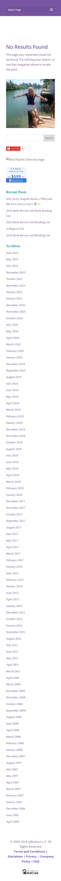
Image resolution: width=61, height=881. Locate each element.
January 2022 (14, 292)
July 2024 (12, 265)
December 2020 (15, 305)
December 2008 (15, 691)
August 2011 (13, 638)
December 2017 (15, 501)
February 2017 (15, 560)
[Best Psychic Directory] (25, 159)
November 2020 (15, 311)
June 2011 (12, 651)
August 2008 (14, 717)
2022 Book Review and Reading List (28, 235)
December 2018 (15, 429)
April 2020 (12, 337)
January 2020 (14, 357)
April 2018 (12, 475)
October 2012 (14, 619)
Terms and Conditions (29, 851)
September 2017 (16, 520)
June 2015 (12, 573)
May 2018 (12, 468)
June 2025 (12, 253)
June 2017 (12, 534)
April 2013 (12, 599)
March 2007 (13, 789)
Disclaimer (15, 856)
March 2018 (13, 481)
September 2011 (15, 632)
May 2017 (12, 540)
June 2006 (12, 815)
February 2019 (15, 416)
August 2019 (14, 377)
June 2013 (12, 592)
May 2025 (12, 259)
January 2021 (14, 298)
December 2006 (15, 808)
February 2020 (15, 351)
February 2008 (15, 743)
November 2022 (15, 285)
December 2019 (15, 364)
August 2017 (14, 527)
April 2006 (12, 821)
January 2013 (14, 606)
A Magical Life (15, 228)
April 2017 (12, 547)
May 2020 (12, 331)
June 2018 (12, 462)
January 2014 (14, 586)
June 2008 (12, 723)
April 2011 (12, 664)
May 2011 (12, 658)
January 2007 (14, 802)
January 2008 (14, 749)
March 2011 (13, 671)
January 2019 (14, 422)
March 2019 (13, 409)
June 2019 (12, 390)
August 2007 (14, 762)
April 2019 (12, 403)
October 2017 (14, 514)
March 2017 (13, 553)
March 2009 (13, 684)
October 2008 (14, 704)
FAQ (36, 861)
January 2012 (14, 625)
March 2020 (13, 344)
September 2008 (16, 710)
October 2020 (14, 318)
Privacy (31, 856)
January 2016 (14, 566)
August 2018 (14, 449)
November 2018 (15, 436)
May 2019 (12, 396)
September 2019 (16, 370)
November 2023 (15, 272)
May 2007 (12, 775)
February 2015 (15, 579)
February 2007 (15, 795)
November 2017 (15, 507)
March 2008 (13, 736)
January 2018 (14, 494)
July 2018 (12, 455)
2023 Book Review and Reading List (28, 222)
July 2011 (12, 645)
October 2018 (14, 442)
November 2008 (15, 697)
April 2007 (12, 782)
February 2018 (15, 488)
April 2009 (12, 677)
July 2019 (12, 383)
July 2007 (12, 769)
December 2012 (15, 612)
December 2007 (15, 756)
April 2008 (12, 730)
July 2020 (12, 324)
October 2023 (14, 279)
